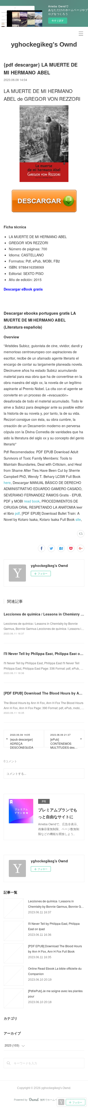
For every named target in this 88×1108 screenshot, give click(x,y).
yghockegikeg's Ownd (44, 44)
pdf (17, 513)
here (7, 482)
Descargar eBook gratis (23, 289)
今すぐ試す (58, 20)
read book (32, 501)
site (78, 519)
